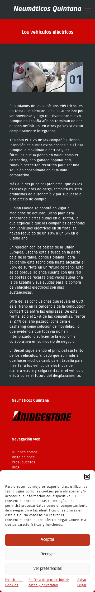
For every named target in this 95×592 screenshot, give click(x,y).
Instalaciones (23, 457)
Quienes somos (25, 452)
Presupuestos (23, 462)
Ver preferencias (47, 569)
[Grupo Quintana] (47, 9)
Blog (16, 467)
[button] (87, 476)
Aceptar (47, 540)
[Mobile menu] (87, 10)
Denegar (47, 554)
